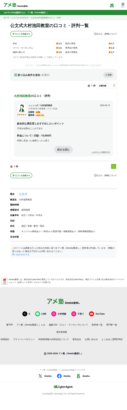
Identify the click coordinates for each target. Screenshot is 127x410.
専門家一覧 (111, 324)
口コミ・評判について (107, 33)
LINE (43, 313)
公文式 (23, 194)
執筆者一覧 (97, 324)
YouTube (100, 313)
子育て (81, 313)
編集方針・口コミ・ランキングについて (68, 324)
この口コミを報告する (100, 152)
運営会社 (76, 339)
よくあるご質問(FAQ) (112, 339)
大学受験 (62, 313)
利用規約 (5, 339)
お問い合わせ (91, 339)
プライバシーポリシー (24, 339)
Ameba (48, 375)
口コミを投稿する (22, 33)
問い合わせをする (20, 254)
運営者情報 (61, 331)
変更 (110, 74)
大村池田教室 (22, 96)
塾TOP (6, 17)
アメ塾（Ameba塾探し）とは (31, 324)
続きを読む (63, 149)
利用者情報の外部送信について (53, 339)
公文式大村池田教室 (20, 17)
